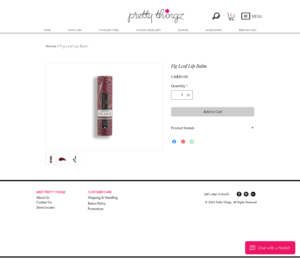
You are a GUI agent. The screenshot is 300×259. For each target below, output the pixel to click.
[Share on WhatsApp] (192, 141)
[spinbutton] (181, 94)
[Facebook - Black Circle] (239, 194)
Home (51, 46)
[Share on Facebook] (174, 141)
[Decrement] (175, 94)
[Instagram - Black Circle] (246, 194)
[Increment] (188, 94)
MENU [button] (256, 16)
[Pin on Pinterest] (183, 141)
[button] (231, 16)
